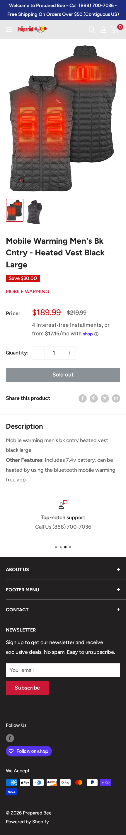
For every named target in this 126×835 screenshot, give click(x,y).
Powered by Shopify (27, 821)
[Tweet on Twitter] (105, 398)
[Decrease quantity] (38, 353)
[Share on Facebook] (83, 398)
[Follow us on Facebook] (10, 738)
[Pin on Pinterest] (94, 398)
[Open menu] (9, 29)
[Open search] (92, 29)
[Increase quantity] (69, 353)
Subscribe (27, 687)
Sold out (63, 374)
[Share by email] (116, 398)
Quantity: (17, 352)
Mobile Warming (27, 291)
